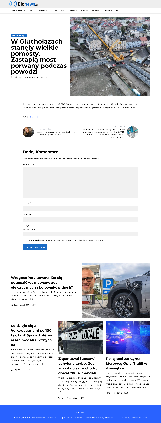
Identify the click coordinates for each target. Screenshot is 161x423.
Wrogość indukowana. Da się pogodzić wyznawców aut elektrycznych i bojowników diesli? (42, 282)
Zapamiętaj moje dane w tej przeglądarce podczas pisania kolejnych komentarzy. (67, 240)
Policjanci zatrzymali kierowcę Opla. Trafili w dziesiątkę (126, 363)
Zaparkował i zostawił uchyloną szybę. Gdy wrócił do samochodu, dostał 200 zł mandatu (77, 366)
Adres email (29, 214)
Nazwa (27, 203)
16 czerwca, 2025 (69, 398)
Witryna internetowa (29, 227)
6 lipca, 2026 (19, 370)
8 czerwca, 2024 (21, 305)
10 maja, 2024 (115, 393)
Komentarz (29, 164)
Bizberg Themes (139, 418)
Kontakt (80, 412)
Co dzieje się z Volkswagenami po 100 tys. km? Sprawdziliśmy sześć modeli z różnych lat (31, 335)
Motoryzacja (18, 35)
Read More (35, 117)
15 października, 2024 (28, 77)
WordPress (110, 418)
